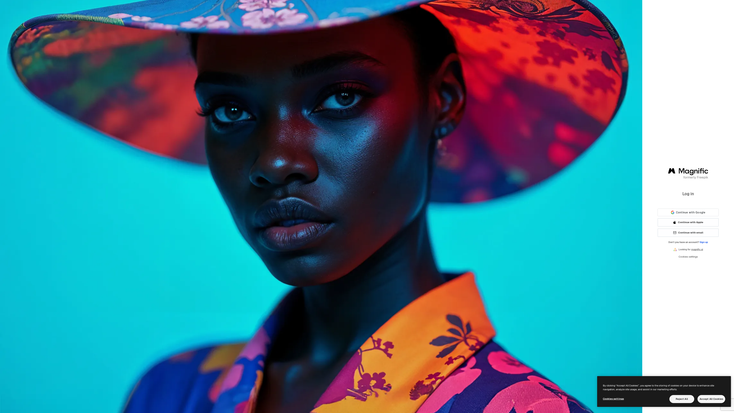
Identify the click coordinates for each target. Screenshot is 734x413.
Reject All (682, 399)
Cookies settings (688, 256)
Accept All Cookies (711, 399)
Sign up (704, 242)
